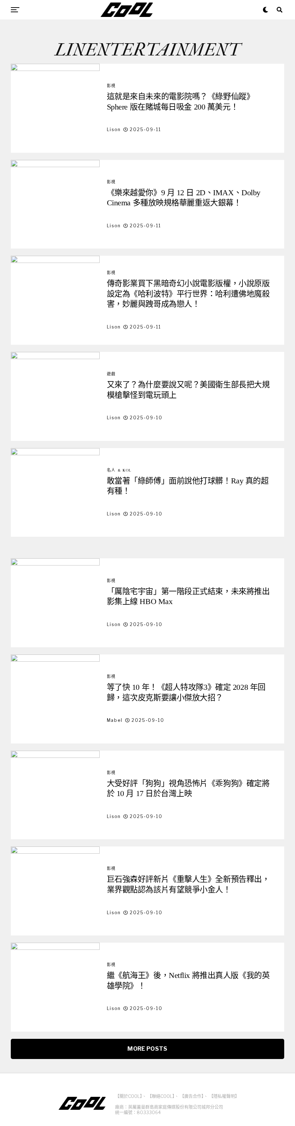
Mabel (115, 720)
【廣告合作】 (192, 1096)
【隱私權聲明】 (224, 1096)
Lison (114, 129)
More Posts (147, 1048)
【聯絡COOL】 (161, 1096)
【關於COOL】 (128, 1096)
